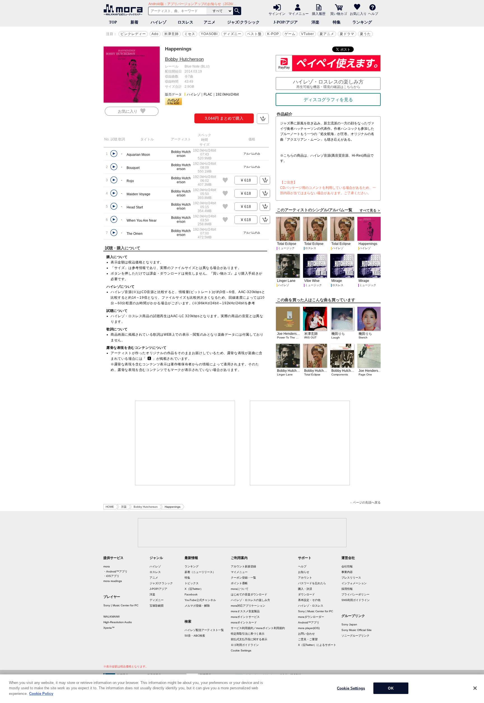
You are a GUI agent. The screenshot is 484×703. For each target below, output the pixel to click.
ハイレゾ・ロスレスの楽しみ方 (250, 600)
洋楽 (315, 22)
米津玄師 (171, 34)
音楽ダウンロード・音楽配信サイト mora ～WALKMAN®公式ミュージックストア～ (124, 9)
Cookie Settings (241, 650)
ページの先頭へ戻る (367, 502)
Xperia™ (109, 627)
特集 (337, 22)
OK (390, 688)
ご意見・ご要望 (308, 639)
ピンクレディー (133, 34)
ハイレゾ (158, 22)
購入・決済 (305, 588)
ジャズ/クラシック (243, 22)
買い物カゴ (338, 13)
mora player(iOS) (309, 628)
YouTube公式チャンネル (200, 600)
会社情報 (347, 566)
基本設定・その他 (309, 600)
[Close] (475, 688)
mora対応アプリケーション (248, 605)
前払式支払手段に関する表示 (249, 639)
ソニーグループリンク (355, 635)
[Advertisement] (185, 443)
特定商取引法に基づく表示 (247, 633)
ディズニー (232, 34)
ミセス (189, 34)
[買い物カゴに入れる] (263, 118)
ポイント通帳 (239, 583)
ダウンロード (306, 594)
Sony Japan (349, 624)
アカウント (305, 577)
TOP (113, 22)
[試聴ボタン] (113, 153)
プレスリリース (351, 577)
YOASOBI (209, 34)
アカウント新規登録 (243, 566)
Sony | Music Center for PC (120, 605)
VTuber (307, 34)
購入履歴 (318, 13)
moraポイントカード (244, 622)
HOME (110, 506)
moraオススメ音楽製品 (245, 611)
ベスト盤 (254, 34)
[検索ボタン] (237, 11)
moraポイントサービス (245, 616)
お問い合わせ (306, 633)
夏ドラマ (347, 34)
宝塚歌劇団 (157, 605)
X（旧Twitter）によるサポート (317, 644)
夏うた (365, 34)
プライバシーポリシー (355, 594)
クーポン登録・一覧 (243, 577)
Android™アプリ (308, 622)
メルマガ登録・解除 (197, 605)
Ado (155, 34)
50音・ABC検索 (195, 635)
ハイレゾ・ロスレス (310, 605)
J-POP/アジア (285, 22)
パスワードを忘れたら (312, 583)
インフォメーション (354, 583)
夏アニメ (327, 34)
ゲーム (290, 34)
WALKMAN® (111, 616)
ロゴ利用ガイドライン (245, 644)
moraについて (239, 588)
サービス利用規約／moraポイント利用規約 (258, 628)
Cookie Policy (41, 694)
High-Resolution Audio (117, 622)
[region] (242, 688)
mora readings (112, 581)
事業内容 (347, 572)
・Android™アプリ (115, 571)
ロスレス (185, 22)
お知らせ (303, 572)
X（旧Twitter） (194, 588)
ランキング (362, 22)
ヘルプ (373, 13)
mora (106, 566)
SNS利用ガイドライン (355, 600)
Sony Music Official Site (356, 630)
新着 (134, 22)
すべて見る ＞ (370, 210)
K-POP (273, 34)
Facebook (191, 594)
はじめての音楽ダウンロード (249, 594)
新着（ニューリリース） (200, 572)
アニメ (209, 22)
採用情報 (347, 588)
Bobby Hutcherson (184, 59)
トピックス (192, 583)
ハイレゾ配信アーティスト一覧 (204, 630)
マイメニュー (298, 13)
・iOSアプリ (111, 575)
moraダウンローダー (311, 616)
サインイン (277, 13)
